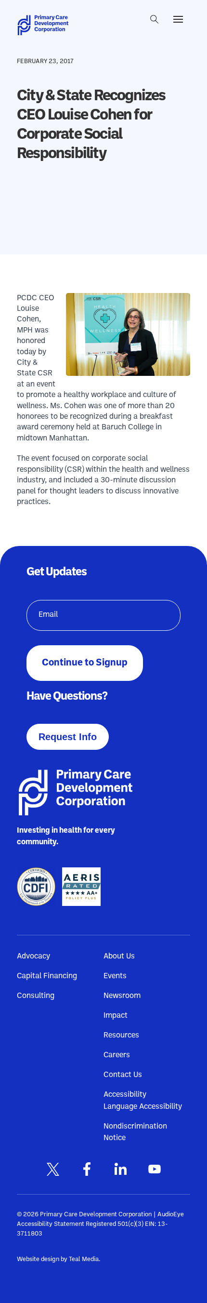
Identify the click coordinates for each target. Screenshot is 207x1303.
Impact (116, 1016)
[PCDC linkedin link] (120, 1169)
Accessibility (125, 1095)
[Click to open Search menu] (154, 19)
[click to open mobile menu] (178, 19)
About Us (119, 956)
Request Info (68, 736)
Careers (117, 1055)
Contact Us (123, 1075)
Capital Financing (47, 976)
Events (115, 976)
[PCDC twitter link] (53, 1169)
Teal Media (84, 1259)
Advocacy (33, 956)
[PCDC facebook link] (86, 1169)
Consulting (35, 996)
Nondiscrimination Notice (135, 1128)
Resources (121, 1035)
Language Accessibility (143, 1107)
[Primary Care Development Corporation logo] (46, 25)
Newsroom (122, 996)
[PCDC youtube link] (154, 1169)
